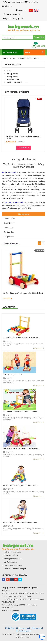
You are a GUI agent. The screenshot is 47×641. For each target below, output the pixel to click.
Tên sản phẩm (9, 218)
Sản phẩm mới (9, 223)
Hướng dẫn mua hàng (12, 552)
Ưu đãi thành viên (10, 562)
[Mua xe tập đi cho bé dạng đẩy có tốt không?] (19, 399)
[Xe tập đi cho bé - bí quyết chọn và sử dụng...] (19, 473)
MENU (27, 52)
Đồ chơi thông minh (23, 631)
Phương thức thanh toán (13, 559)
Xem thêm (37, 348)
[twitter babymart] (20, 579)
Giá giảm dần (9, 237)
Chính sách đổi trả (11, 555)
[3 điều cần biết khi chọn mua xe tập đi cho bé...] (19, 325)
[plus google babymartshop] (8, 579)
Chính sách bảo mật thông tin (15, 569)
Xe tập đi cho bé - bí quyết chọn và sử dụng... (20, 485)
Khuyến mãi (8, 227)
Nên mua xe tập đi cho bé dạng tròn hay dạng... (21, 448)
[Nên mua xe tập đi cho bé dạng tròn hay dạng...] (19, 436)
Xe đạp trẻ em (12, 74)
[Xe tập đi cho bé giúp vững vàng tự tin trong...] (19, 510)
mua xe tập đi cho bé (14, 202)
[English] (36, 10)
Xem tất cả (22, 148)
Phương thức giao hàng (13, 565)
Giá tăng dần (9, 232)
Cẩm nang (22, 10)
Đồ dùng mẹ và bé (23, 628)
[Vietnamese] (31, 10)
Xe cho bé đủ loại (18, 58)
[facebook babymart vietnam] (3, 579)
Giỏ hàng (41, 46)
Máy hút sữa (37, 628)
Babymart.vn (14, 611)
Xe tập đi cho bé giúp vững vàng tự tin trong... (20, 522)
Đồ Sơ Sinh (9, 628)
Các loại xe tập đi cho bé (12, 374)
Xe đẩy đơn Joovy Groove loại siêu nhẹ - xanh (23, 136)
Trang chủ (6, 58)
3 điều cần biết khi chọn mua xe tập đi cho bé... (21, 337)
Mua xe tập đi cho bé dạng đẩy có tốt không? (20, 411)
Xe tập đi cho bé (13, 79)
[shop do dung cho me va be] (12, 579)
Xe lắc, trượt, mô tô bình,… (17, 82)
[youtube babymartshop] (16, 579)
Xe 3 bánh (11, 71)
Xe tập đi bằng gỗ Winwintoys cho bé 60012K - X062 (23, 293)
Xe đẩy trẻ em (12, 77)
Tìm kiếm (40, 37)
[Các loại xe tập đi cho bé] (19, 362)
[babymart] (23, 24)
